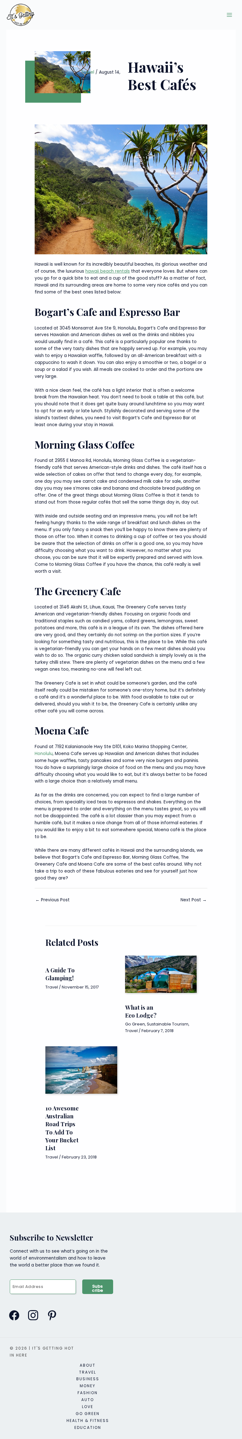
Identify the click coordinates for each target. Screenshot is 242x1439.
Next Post (194, 900)
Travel (87, 72)
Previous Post (52, 900)
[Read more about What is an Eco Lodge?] (161, 974)
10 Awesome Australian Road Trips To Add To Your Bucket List (62, 1128)
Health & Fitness (87, 1420)
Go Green (135, 1024)
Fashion (88, 1392)
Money (87, 1385)
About (87, 1365)
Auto (87, 1399)
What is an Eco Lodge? (141, 1011)
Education (87, 1427)
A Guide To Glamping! (60, 974)
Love (87, 1406)
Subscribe (97, 1288)
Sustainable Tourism (167, 1024)
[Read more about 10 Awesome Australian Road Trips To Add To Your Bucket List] (81, 1070)
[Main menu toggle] (229, 15)
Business (87, 1379)
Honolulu (44, 754)
